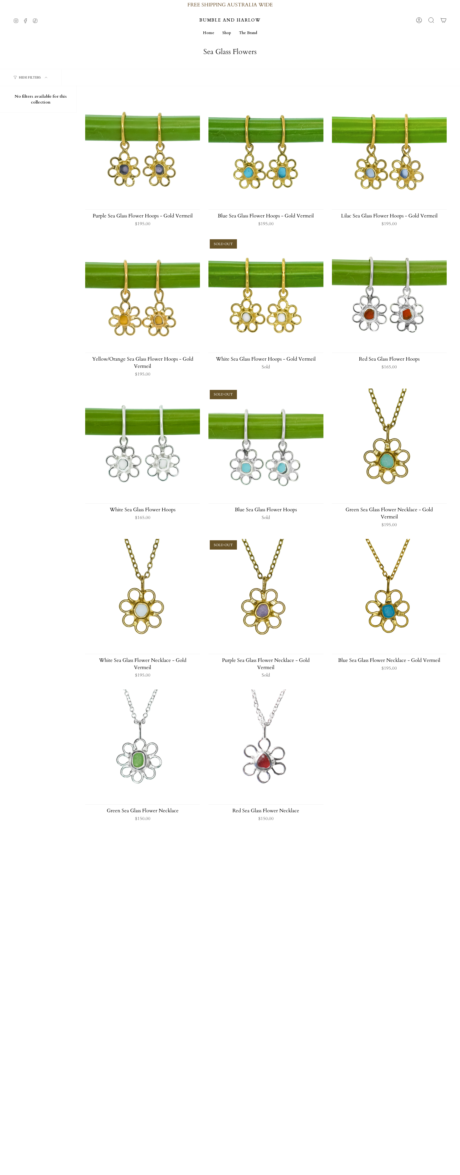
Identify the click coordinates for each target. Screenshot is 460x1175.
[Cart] (443, 20)
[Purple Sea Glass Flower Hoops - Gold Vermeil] (142, 151)
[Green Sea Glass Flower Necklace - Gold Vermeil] (389, 446)
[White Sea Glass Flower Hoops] (142, 446)
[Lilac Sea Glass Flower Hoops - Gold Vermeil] (389, 151)
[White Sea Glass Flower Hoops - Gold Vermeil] (265, 295)
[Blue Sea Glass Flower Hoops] (265, 446)
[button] (226, 33)
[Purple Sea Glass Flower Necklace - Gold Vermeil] (265, 596)
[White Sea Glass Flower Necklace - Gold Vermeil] (142, 596)
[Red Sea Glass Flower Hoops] (389, 295)
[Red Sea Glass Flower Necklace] (265, 747)
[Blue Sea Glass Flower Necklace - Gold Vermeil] (389, 596)
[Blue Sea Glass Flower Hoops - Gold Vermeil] (265, 151)
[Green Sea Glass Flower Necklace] (142, 747)
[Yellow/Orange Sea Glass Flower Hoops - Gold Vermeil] (142, 295)
